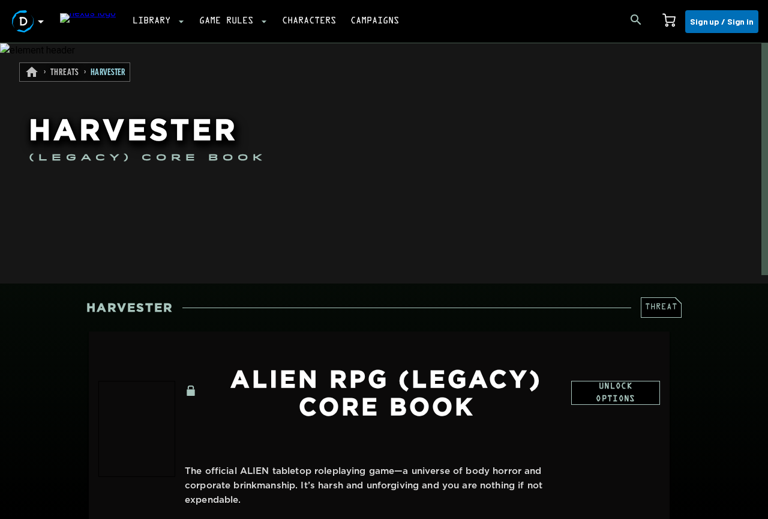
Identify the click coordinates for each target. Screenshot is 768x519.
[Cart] (669, 21)
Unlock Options (615, 393)
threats (64, 72)
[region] (384, 281)
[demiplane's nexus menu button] (30, 22)
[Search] (636, 21)
